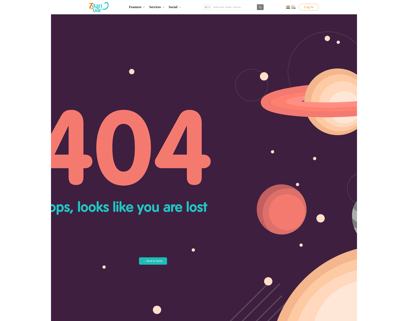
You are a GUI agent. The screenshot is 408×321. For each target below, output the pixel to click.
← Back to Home (153, 261)
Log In (308, 7)
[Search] (260, 7)
